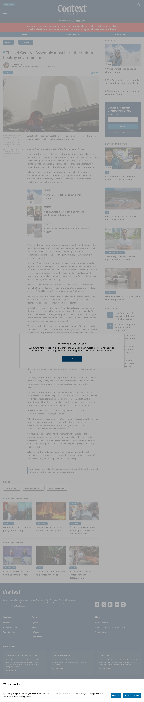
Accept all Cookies (132, 695)
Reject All (115, 695)
